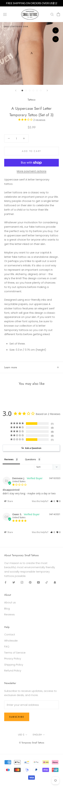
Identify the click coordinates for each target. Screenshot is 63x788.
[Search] (52, 14)
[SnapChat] (55, 582)
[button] (53, 501)
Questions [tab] (30, 459)
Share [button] (10, 501)
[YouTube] (38, 582)
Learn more (10, 367)
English (37, 734)
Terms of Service (15, 652)
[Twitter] (13, 582)
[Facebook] (5, 582)
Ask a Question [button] (33, 448)
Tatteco (31, 100)
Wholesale (11, 640)
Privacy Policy (12, 658)
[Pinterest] (30, 582)
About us (10, 602)
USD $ (21, 734)
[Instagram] (22, 582)
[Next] (47, 90)
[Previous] (15, 90)
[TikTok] (46, 582)
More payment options (31, 171)
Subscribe (16, 717)
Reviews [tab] (8, 459)
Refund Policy (12, 670)
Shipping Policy (13, 664)
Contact (9, 634)
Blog (7, 608)
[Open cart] (58, 14)
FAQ (6, 646)
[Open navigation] (5, 14)
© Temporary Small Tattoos (31, 742)
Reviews (9, 614)
